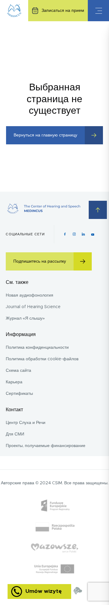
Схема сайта (18, 370)
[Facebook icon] (65, 234)
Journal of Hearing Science (33, 307)
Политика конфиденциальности (37, 347)
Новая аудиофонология (29, 295)
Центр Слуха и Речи (25, 423)
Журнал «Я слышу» (25, 318)
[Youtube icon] (92, 234)
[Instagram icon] (74, 234)
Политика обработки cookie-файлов (42, 359)
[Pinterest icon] (83, 234)
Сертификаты (19, 394)
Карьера (14, 382)
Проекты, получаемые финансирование (45, 446)
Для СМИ (15, 434)
